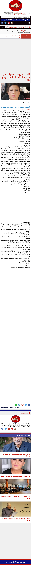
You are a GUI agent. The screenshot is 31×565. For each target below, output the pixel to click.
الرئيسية (28, 30)
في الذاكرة (22, 30)
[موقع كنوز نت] (15, 422)
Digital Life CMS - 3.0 (19, 562)
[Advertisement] (15, 54)
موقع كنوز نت (24, 413)
